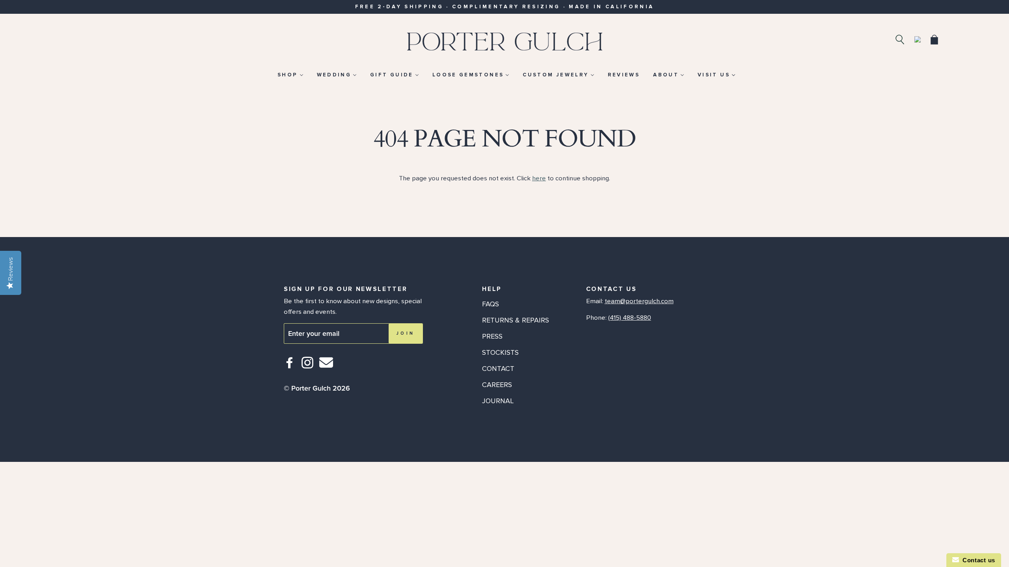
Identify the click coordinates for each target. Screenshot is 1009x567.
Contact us (977, 560)
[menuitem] (290, 74)
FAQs (490, 304)
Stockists (500, 352)
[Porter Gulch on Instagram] (308, 366)
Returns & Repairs (515, 320)
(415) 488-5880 (629, 318)
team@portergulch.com (639, 301)
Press (492, 336)
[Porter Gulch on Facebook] (290, 366)
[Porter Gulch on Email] (326, 368)
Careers (497, 384)
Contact (498, 368)
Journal (498, 401)
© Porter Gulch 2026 (317, 388)
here (539, 178)
